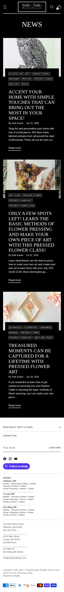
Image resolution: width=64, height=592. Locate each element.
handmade (45, 327)
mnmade (13, 333)
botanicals (15, 327)
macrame (14, 79)
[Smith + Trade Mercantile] (32, 6)
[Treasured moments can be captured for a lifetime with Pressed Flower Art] (32, 311)
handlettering (41, 74)
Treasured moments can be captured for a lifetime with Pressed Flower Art (30, 358)
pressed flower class (21, 206)
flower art (31, 327)
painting (26, 79)
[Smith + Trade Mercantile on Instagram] (11, 459)
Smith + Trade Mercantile (29, 570)
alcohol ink (16, 74)
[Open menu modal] (4, 6)
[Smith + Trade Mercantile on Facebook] (5, 459)
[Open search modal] (51, 6)
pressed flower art (20, 200)
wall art (14, 84)
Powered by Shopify (11, 576)
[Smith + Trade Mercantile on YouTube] (16, 459)
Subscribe (55, 448)
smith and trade (43, 338)
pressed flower (43, 79)
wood (25, 84)
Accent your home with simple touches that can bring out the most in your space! (32, 105)
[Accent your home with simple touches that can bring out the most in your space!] (32, 57)
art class (14, 195)
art (28, 74)
